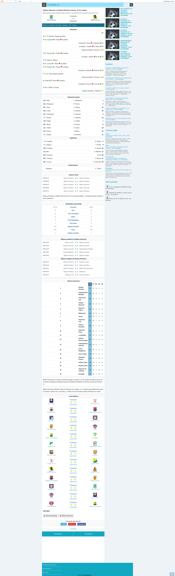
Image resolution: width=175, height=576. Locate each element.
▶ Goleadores (47, 568)
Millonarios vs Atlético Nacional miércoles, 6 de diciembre (117, 99)
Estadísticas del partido (55, 25)
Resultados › (89, 534)
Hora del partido (110, 157)
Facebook (81, 524)
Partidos (74, 25)
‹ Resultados (58, 534)
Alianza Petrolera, (52, 516)
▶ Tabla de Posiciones (49, 564)
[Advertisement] (73, 549)
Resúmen (45, 25)
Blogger (94, 575)
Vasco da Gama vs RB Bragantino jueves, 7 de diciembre (117, 147)
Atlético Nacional (67, 516)
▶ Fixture (45, 572)
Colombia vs (53, 5)
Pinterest (72, 524)
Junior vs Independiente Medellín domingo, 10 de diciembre (117, 68)
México (107, 134)
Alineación (65, 25)
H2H (70, 25)
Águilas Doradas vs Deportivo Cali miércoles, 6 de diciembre (117, 109)
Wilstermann (109, 168)
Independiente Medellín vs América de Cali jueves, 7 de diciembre (118, 78)
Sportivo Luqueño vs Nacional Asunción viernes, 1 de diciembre (117, 159)
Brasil (107, 145)
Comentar (73, 529)
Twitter (63, 524)
